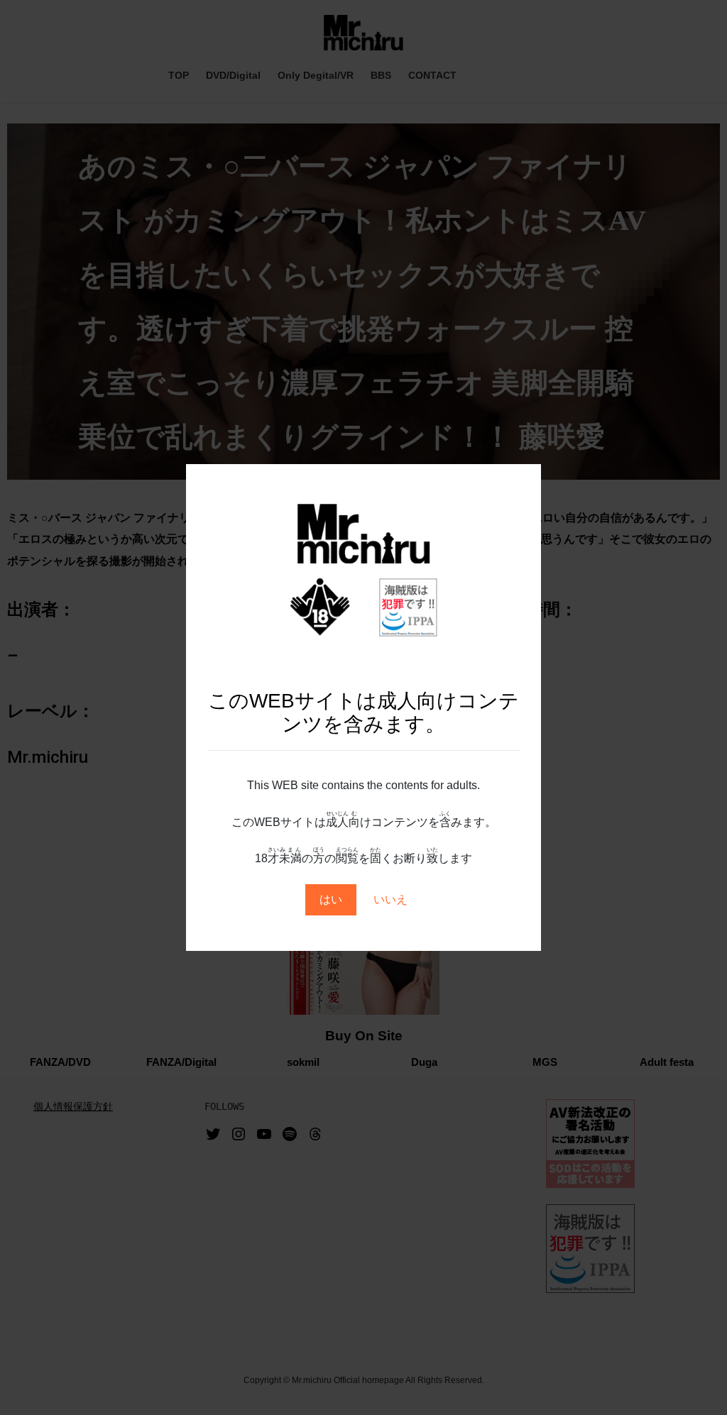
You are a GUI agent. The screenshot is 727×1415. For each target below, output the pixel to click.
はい (330, 899)
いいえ (390, 899)
